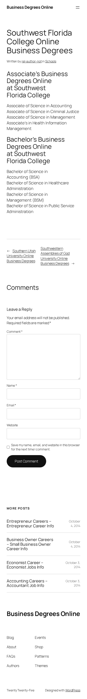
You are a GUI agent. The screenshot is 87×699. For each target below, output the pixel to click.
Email (11, 405)
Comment (15, 331)
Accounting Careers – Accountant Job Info (27, 583)
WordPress (72, 690)
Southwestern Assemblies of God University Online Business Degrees (55, 256)
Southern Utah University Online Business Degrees (21, 255)
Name (12, 385)
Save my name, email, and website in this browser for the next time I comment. (45, 447)
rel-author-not (32, 61)
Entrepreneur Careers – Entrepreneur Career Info (30, 523)
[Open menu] (77, 7)
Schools (50, 61)
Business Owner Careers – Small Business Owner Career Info (30, 544)
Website (12, 425)
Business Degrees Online (30, 7)
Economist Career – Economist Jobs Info (25, 564)
